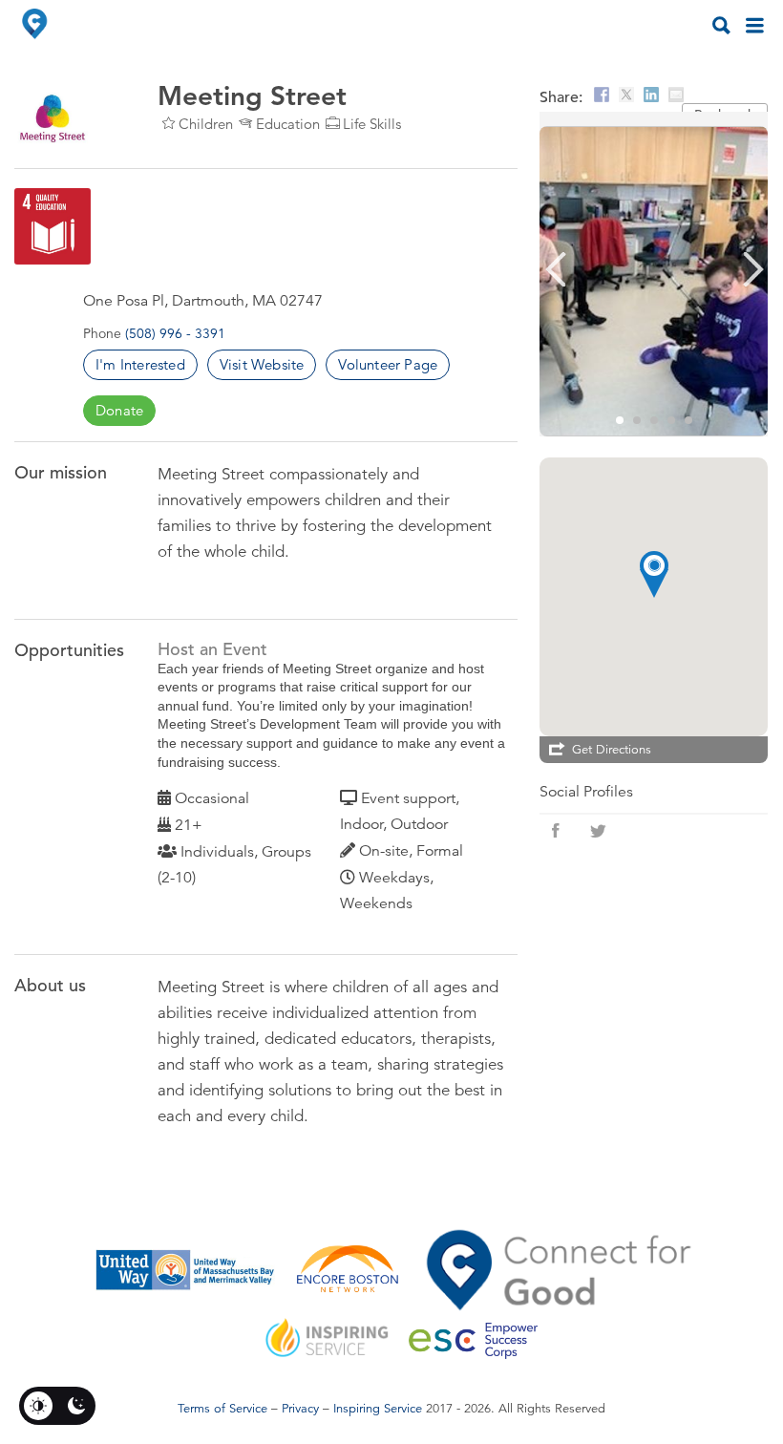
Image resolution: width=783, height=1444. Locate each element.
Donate (119, 410)
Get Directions (611, 749)
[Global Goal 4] (52, 226)
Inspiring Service (377, 1408)
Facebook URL (556, 831)
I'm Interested (140, 364)
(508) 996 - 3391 (175, 333)
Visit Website (262, 364)
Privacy (300, 1408)
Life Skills (372, 124)
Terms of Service (222, 1408)
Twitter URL (598, 831)
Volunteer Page (387, 364)
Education (288, 124)
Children (206, 124)
